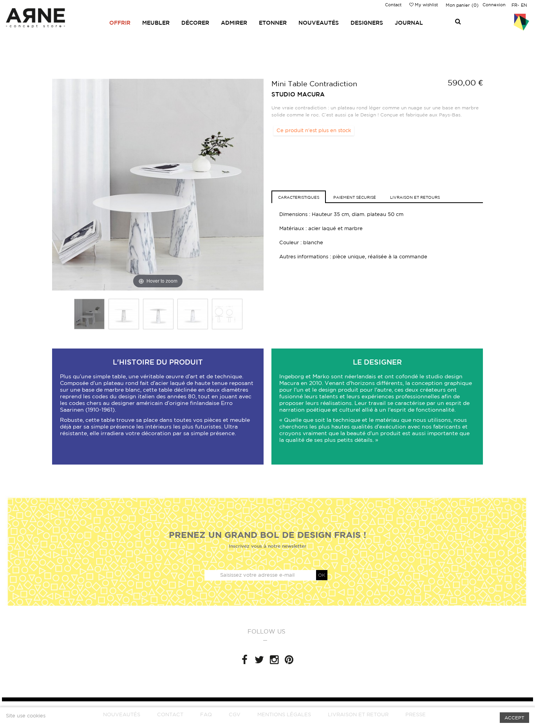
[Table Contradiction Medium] (89, 314)
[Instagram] (274, 660)
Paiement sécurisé (354, 197)
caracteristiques (298, 197)
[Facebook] (244, 660)
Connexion (494, 4)
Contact (393, 4)
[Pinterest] (289, 660)
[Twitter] (259, 660)
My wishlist (426, 4)
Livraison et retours (415, 197)
